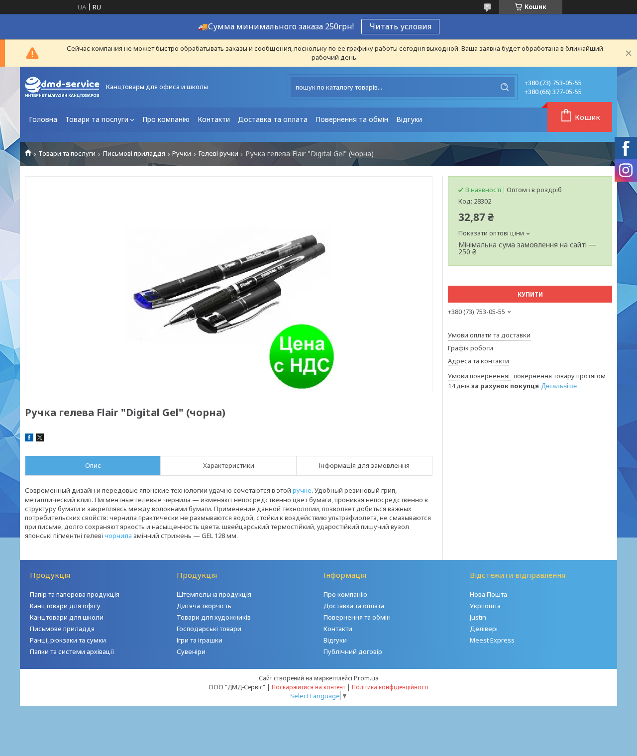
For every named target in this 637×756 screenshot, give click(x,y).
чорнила (118, 535)
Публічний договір (352, 651)
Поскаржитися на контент (308, 687)
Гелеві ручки (218, 153)
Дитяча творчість (204, 605)
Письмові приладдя (134, 153)
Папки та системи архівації (72, 651)
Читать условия (400, 26)
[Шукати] (505, 87)
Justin (478, 617)
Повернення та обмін (352, 119)
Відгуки (409, 119)
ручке (302, 490)
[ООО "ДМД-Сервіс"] (62, 87)
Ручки (181, 153)
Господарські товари (209, 628)
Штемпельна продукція (214, 594)
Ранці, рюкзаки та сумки (68, 640)
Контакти (214, 119)
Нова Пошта (488, 594)
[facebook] (29, 438)
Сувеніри (191, 651)
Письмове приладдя (62, 628)
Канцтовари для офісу (65, 605)
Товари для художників (214, 617)
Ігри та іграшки (199, 640)
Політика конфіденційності (390, 687)
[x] (40, 438)
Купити (530, 294)
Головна (43, 119)
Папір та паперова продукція (74, 594)
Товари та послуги (96, 119)
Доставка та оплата (273, 119)
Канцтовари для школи (67, 617)
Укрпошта (485, 605)
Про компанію (166, 119)
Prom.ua (366, 677)
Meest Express (492, 640)
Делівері (484, 628)
